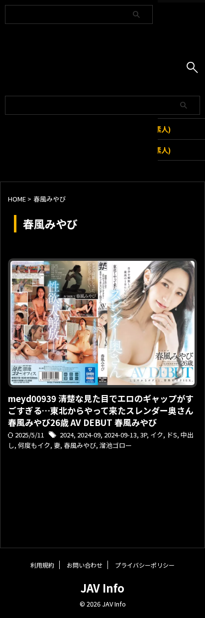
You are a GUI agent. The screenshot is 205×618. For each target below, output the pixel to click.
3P (143, 434)
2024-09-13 (120, 434)
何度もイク (34, 445)
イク (156, 434)
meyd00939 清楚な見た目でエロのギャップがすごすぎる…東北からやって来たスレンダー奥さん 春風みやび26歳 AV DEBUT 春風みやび (101, 410)
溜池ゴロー (116, 445)
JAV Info (102, 588)
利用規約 (42, 565)
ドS (172, 434)
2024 (67, 434)
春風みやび (80, 445)
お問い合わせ (84, 565)
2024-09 (89, 434)
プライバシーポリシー (145, 565)
